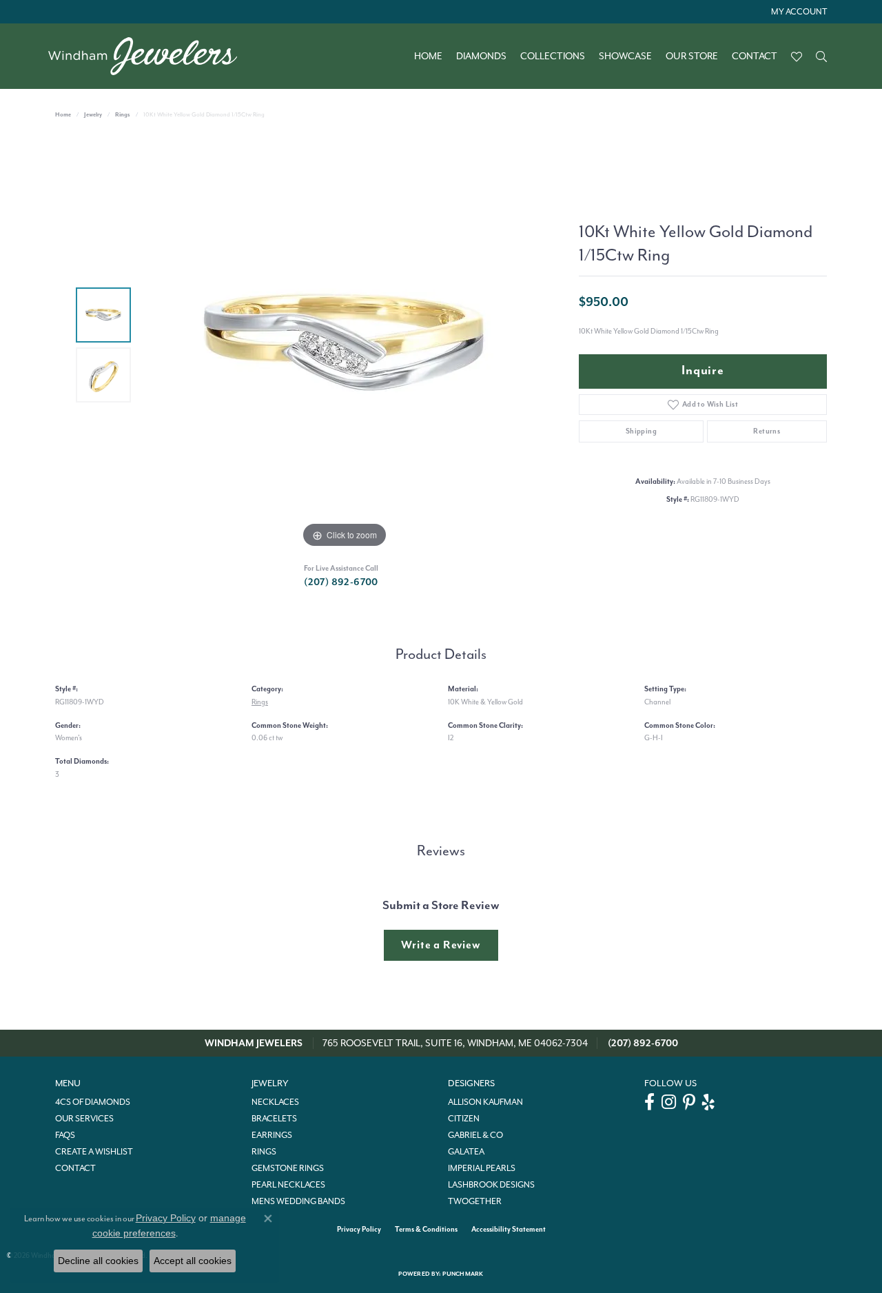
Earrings (272, 1135)
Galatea (466, 1151)
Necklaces (275, 1102)
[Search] (821, 56)
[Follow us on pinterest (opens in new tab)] (689, 1102)
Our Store (692, 56)
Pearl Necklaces (288, 1184)
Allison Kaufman (485, 1102)
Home (428, 56)
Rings (122, 115)
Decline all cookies (98, 1260)
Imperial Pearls (481, 1168)
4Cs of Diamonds (92, 1102)
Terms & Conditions (426, 1229)
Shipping (641, 431)
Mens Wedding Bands (298, 1201)
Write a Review (440, 945)
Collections (552, 56)
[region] (344, 344)
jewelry (93, 115)
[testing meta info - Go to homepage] (149, 56)
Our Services (84, 1118)
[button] (797, 11)
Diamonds (481, 56)
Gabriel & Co (475, 1135)
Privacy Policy (359, 1229)
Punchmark (462, 1274)
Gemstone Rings (288, 1168)
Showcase (625, 56)
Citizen (464, 1118)
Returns (766, 431)
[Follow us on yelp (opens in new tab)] (708, 1102)
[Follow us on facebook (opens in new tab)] (649, 1102)
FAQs (65, 1135)
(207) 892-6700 (341, 582)
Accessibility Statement (508, 1229)
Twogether (475, 1201)
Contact (754, 56)
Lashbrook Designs (491, 1184)
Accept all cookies (193, 1260)
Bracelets (274, 1118)
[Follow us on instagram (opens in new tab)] (669, 1102)
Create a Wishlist (94, 1151)
